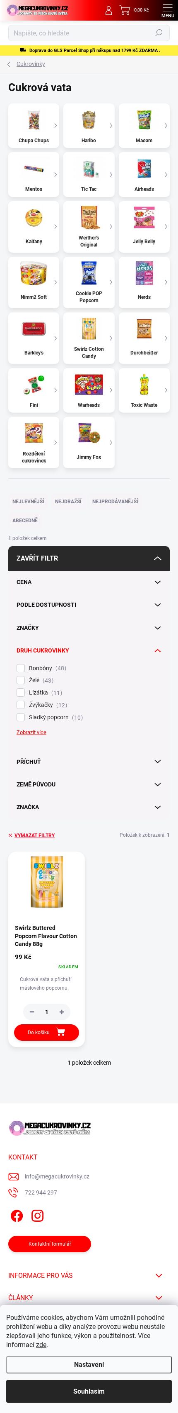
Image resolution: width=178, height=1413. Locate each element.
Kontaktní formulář (50, 1244)
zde (41, 1345)
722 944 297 (41, 1192)
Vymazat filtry (34, 835)
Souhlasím (89, 1391)
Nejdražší (68, 502)
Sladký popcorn (55, 717)
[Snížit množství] (32, 1012)
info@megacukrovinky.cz (57, 1176)
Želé (40, 680)
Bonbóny (46, 668)
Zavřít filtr (37, 558)
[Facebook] (15, 1214)
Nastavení (89, 1364)
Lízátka (44, 692)
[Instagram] (36, 1214)
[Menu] (167, 10)
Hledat (159, 33)
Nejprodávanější (115, 502)
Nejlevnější (28, 502)
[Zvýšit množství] (61, 1012)
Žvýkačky (47, 705)
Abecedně (25, 520)
